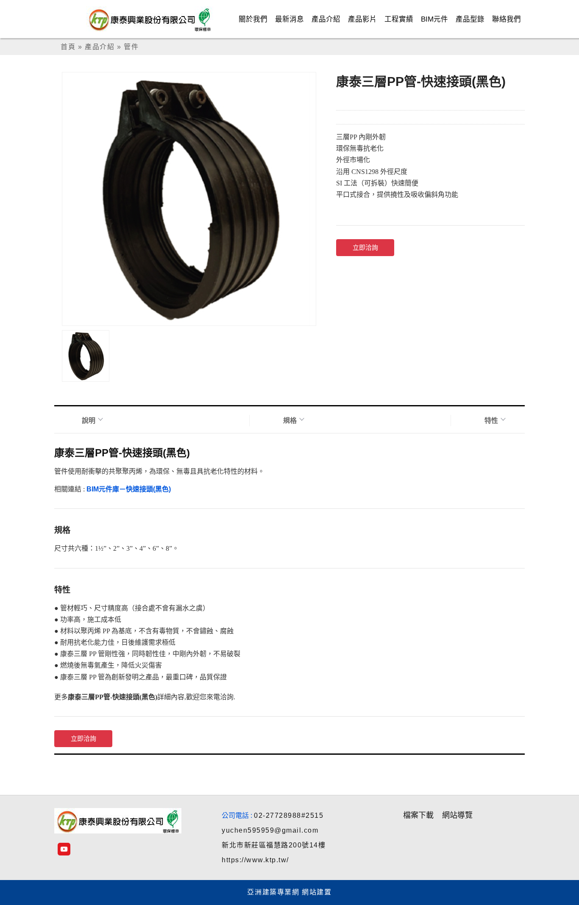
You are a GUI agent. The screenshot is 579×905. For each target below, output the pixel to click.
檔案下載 (418, 815)
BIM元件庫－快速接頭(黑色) (128, 489)
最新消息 (289, 19)
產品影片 (362, 19)
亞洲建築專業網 (273, 892)
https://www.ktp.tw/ (255, 860)
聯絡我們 (506, 19)
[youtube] (64, 849)
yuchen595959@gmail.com (270, 830)
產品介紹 (326, 19)
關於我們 (253, 19)
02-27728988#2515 (288, 815)
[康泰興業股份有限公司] (156, 19)
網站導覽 (457, 815)
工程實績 (398, 19)
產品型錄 (470, 19)
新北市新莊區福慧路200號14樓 (274, 845)
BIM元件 (434, 19)
